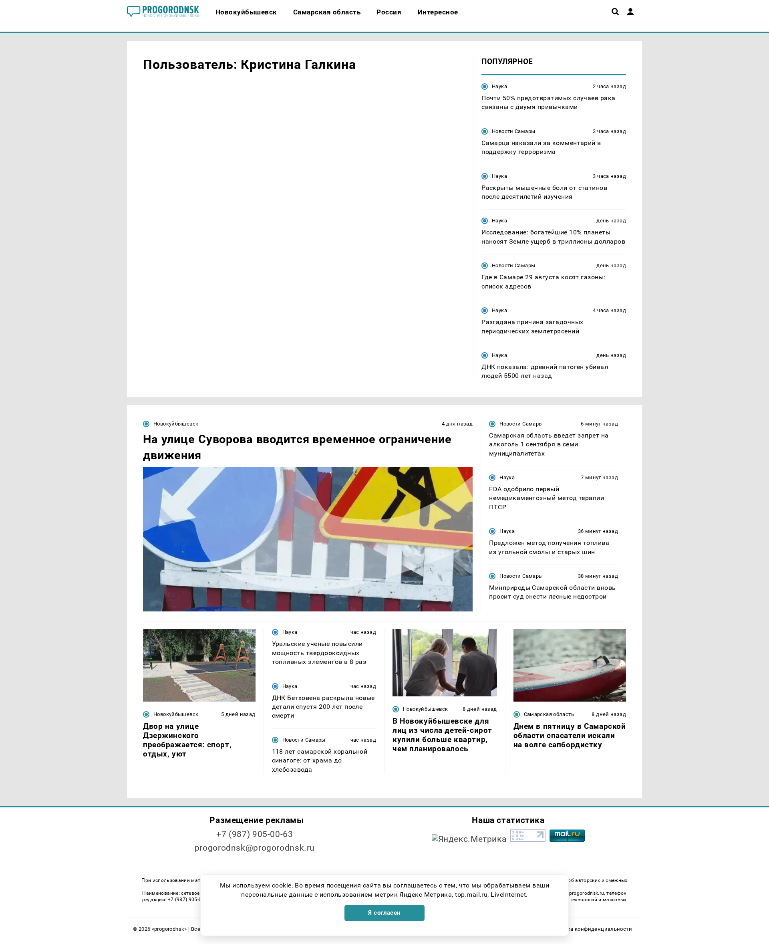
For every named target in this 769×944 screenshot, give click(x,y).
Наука (499, 86)
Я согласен (384, 912)
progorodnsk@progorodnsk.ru (255, 848)
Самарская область (549, 714)
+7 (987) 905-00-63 (254, 834)
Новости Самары (513, 131)
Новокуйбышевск (175, 424)
